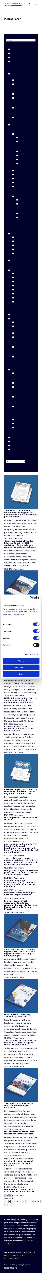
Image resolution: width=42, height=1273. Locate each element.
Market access (25, 200)
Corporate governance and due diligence (25, 341)
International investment (22, 222)
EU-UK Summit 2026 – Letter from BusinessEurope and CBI (19, 1190)
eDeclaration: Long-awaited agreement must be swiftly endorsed (18, 1163)
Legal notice (17, 1255)
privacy (6, 614)
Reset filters (11, 466)
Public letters (17, 57)
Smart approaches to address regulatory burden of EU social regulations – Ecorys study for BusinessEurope (19, 952)
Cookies (8, 1258)
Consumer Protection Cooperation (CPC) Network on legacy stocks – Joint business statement (20, 883)
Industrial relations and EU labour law (24, 401)
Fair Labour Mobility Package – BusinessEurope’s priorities (19, 893)
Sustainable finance (23, 294)
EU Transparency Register (22, 445)
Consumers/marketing (25, 333)
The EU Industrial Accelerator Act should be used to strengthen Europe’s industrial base (20, 1042)
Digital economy (22, 237)
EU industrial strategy (20, 449)
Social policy (16, 370)
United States (25, 163)
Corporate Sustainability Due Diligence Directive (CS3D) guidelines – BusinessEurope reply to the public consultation (20, 544)
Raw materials (25, 214)
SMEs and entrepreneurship (23, 315)
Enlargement (21, 182)
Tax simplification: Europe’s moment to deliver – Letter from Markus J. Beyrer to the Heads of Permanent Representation (20, 861)
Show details (30, 654)
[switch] (36, 631)
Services (19, 241)
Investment (20, 94)
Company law (21, 322)
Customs (19, 170)
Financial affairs (22, 80)
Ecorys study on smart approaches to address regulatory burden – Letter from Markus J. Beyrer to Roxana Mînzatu (20, 905)
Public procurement (24, 245)
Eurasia (22, 159)
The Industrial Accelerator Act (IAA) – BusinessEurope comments (19, 1105)
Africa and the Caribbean (23, 146)
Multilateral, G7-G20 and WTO (24, 191)
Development (21, 174)
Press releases (17, 49)
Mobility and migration (25, 383)
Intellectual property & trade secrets (23, 361)
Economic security (23, 178)
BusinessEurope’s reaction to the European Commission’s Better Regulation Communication (20, 791)
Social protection (22, 419)
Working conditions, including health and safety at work (25, 412)
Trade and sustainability (25, 298)
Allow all (21, 661)
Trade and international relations (19, 129)
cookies (16, 614)
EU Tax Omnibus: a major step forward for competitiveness (19, 1132)
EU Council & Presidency (21, 441)
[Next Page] (6, 1204)
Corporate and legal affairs (23, 319)
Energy (18, 282)
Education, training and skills (25, 430)
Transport (19, 253)
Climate (18, 278)
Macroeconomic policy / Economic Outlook (24, 102)
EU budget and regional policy (23, 88)
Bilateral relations (23, 134)
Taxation (19, 117)
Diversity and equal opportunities (21, 391)
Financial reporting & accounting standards (22, 351)
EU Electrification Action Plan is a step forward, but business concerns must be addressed (20, 700)
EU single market (18, 234)
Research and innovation (26, 274)
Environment (21, 290)
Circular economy (23, 286)
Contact (16, 1258)
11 (38, 1201)
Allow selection (21, 667)
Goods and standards (24, 249)
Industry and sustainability (22, 270)
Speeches (15, 61)
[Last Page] (10, 1204)
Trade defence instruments (23, 208)
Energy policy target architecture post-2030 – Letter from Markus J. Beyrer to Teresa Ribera (21, 872)
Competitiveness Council (22, 437)
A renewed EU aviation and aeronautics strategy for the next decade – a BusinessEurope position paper (20, 513)
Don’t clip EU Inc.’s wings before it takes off (21, 818)
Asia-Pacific (24, 137)
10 (35, 1201)
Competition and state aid (24, 329)
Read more (18, 538)
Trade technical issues (25, 196)
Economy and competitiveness (22, 77)
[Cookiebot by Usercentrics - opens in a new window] (29, 597)
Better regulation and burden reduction (22, 265)
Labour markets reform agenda (23, 377)
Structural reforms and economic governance (23, 112)
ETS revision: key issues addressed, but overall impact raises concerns (19, 728)
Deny (21, 674)
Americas (23, 151)
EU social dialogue (23, 423)
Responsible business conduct (22, 306)
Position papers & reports (22, 53)
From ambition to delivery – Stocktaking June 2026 (18, 1015)
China (21, 155)
